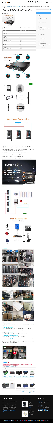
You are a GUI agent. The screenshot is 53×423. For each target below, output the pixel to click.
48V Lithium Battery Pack (43, 41)
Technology (6, 410)
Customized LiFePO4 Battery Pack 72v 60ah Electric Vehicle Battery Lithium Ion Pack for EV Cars (18, 378)
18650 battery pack (42, 47)
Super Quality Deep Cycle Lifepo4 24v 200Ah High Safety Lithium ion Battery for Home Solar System (32, 391)
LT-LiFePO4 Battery (42, 29)
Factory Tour (9, 410)
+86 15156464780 (30, 1)
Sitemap (3, 411)
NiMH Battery (39, 15)
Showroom (14, 410)
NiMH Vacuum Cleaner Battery (43, 18)
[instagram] (50, 2)
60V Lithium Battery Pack (43, 43)
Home (8, 6)
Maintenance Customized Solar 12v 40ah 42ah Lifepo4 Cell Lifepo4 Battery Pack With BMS (5, 378)
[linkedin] (49, 2)
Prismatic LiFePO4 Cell (42, 34)
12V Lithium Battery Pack (43, 38)
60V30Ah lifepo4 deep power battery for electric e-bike (25, 377)
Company (3, 410)
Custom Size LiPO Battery (43, 22)
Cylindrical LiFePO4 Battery (43, 27)
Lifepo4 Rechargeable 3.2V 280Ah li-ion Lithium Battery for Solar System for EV (25, 390)
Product (10, 6)
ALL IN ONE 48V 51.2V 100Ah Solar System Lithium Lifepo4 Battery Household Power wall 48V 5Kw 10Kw (32, 378)
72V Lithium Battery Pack (43, 45)
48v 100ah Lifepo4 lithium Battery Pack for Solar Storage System (19, 390)
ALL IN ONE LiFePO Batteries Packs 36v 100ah (4, 390)
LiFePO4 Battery (40, 26)
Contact (12, 410)
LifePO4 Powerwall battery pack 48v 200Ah (12, 389)
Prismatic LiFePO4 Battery (17, 6)
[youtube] (47, 2)
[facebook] (46, 2)
